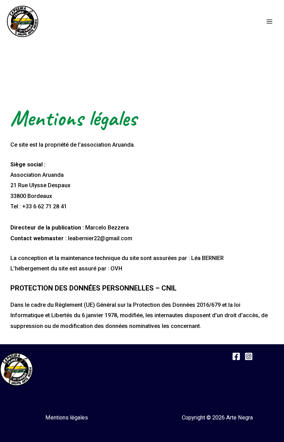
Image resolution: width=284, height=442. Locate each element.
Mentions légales (66, 417)
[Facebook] (236, 356)
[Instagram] (249, 356)
